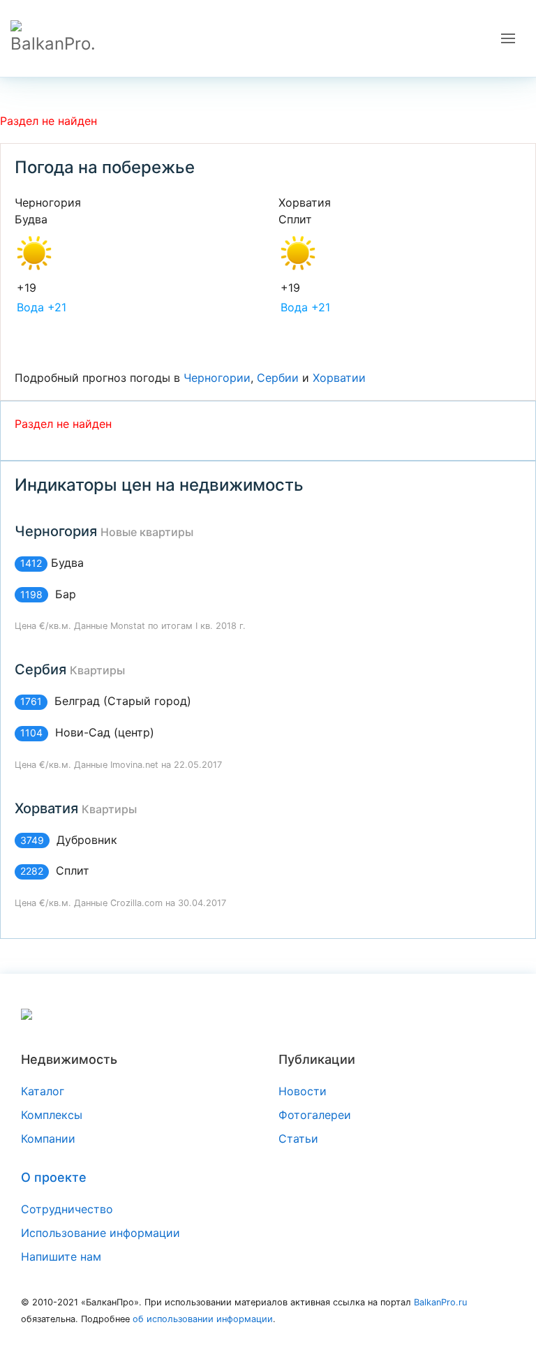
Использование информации (100, 1233)
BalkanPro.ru (440, 1302)
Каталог (42, 1091)
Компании (48, 1139)
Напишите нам (61, 1256)
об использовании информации (203, 1319)
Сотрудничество (67, 1209)
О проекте (54, 1177)
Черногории (217, 378)
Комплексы (51, 1115)
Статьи (298, 1139)
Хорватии (339, 378)
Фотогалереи (314, 1115)
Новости (302, 1091)
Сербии (278, 378)
